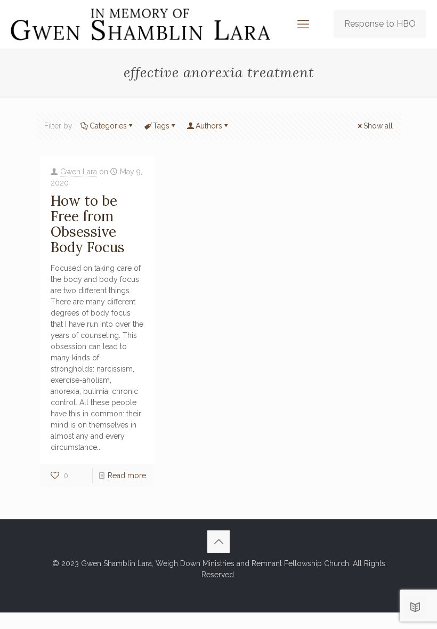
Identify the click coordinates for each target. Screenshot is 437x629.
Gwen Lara (78, 171)
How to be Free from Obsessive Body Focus (88, 224)
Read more (127, 475)
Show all (378, 126)
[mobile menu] (303, 24)
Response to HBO (380, 24)
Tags (161, 126)
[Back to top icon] (218, 541)
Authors (209, 126)
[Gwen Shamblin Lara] (141, 24)
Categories (108, 126)
